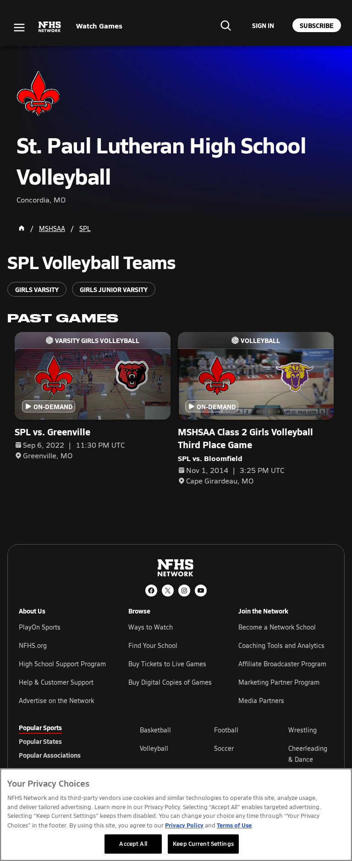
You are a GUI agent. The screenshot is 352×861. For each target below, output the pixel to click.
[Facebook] (151, 591)
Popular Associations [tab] (50, 755)
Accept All (133, 843)
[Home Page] (21, 228)
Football (226, 730)
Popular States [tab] (40, 741)
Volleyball (154, 748)
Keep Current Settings (203, 843)
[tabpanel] (236, 753)
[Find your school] (225, 25)
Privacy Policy (184, 825)
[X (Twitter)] (168, 591)
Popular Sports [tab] (40, 727)
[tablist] (64, 741)
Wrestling (302, 730)
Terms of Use (234, 825)
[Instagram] (184, 591)
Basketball (155, 730)
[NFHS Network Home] (49, 27)
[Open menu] (19, 27)
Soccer (224, 748)
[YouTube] (201, 591)
